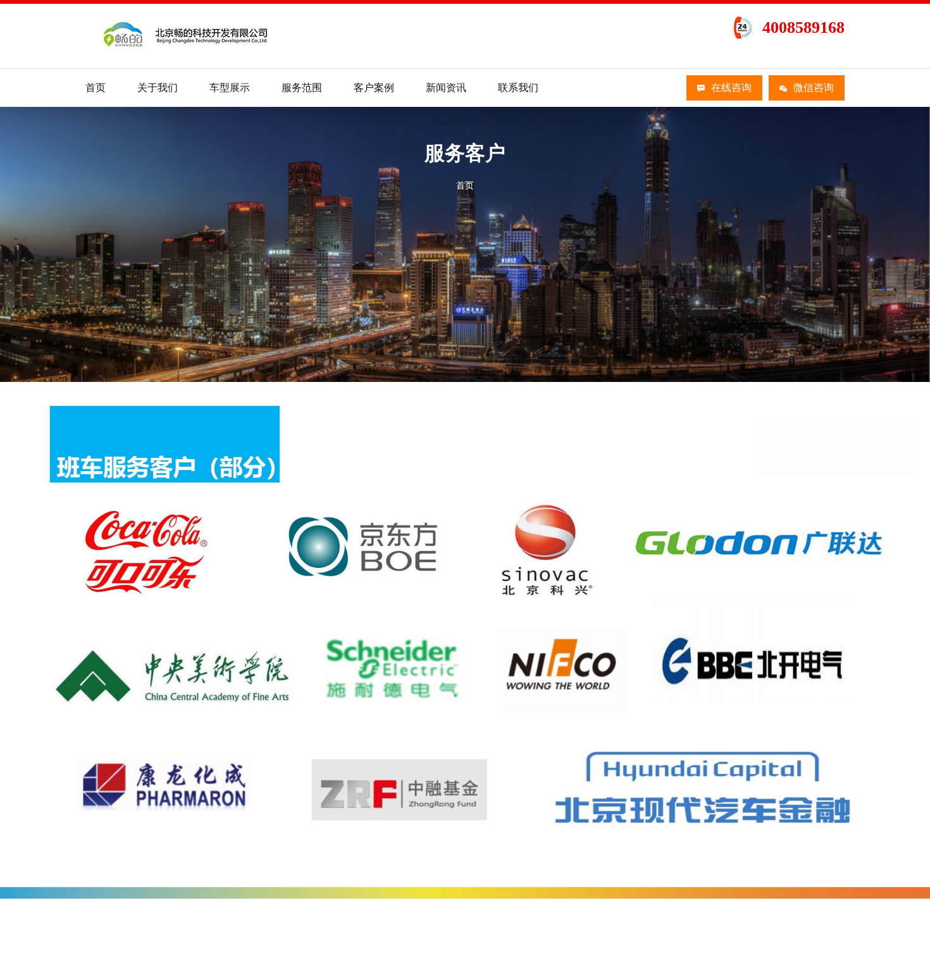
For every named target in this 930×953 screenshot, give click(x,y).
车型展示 (229, 87)
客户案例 (374, 87)
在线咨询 (731, 87)
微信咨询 (813, 87)
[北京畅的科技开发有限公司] (187, 49)
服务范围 (302, 87)
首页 (95, 87)
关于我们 (157, 87)
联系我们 (518, 87)
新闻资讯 (446, 87)
